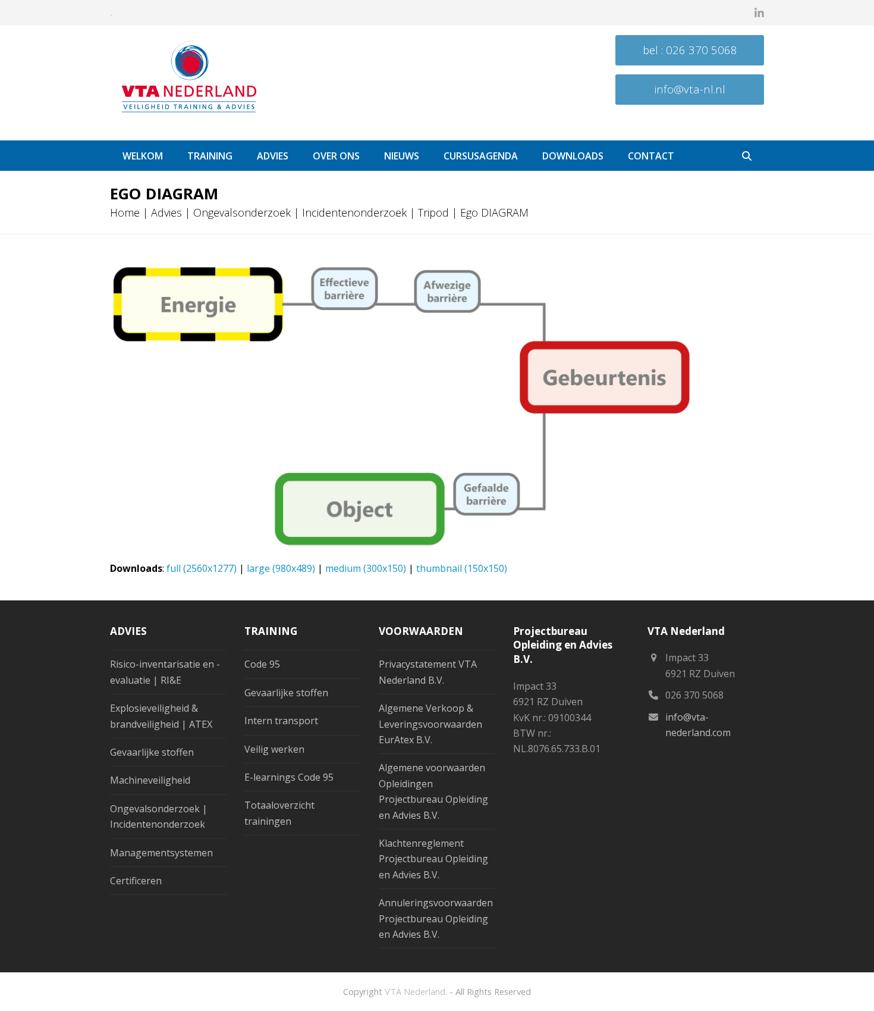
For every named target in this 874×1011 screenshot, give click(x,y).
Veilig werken (274, 749)
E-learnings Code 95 (289, 777)
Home (125, 212)
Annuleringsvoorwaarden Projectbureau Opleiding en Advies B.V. (436, 918)
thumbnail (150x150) (461, 568)
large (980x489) (281, 568)
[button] (746, 156)
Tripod (433, 212)
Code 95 (262, 664)
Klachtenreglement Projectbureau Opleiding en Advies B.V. (433, 859)
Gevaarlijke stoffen (152, 752)
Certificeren (136, 880)
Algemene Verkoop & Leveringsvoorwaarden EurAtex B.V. (430, 724)
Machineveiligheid (150, 780)
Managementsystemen (161, 852)
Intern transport (281, 720)
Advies (166, 212)
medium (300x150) (365, 568)
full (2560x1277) (201, 568)
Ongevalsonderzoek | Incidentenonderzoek (300, 212)
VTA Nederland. (416, 991)
